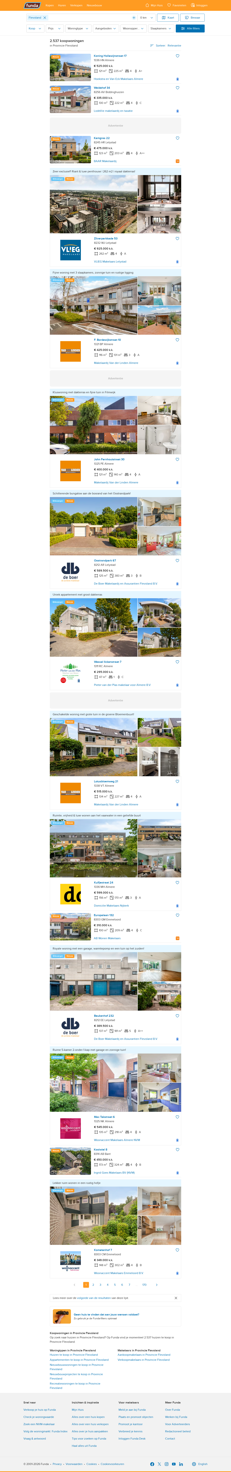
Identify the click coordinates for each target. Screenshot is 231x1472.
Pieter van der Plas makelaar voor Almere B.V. (122, 685)
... (137, 1285)
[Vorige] (74, 1285)
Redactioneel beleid (178, 1431)
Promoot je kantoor (131, 1424)
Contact (170, 1438)
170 (144, 1285)
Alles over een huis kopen (88, 1417)
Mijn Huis (78, 1410)
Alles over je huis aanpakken (90, 1431)
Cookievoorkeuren (112, 1464)
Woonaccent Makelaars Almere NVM (117, 1140)
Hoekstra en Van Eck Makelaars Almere (118, 79)
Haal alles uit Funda (84, 1446)
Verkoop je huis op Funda (39, 1410)
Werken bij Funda (176, 1417)
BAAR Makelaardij (105, 161)
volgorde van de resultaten (94, 1298)
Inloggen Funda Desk (132, 1438)
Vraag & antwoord (34, 1438)
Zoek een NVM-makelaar (39, 1424)
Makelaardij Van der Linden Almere (116, 363)
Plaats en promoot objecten (136, 1417)
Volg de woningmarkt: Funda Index (45, 1431)
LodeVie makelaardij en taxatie (113, 111)
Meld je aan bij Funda (132, 1410)
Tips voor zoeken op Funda (89, 1438)
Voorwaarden (74, 1464)
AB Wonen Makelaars (107, 938)
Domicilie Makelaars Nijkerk (111, 905)
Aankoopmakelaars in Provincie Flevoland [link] (144, 1355)
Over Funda (172, 1410)
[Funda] (32, 5)
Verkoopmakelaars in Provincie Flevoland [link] (144, 1360)
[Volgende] (156, 1285)
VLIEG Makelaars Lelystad (110, 261)
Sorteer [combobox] (168, 45)
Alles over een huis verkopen (90, 1424)
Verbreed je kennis (130, 1431)
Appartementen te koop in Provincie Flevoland (79, 1360)
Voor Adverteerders (177, 1424)
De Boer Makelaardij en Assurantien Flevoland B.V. (126, 583)
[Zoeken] (134, 18)
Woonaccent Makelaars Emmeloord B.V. (119, 1273)
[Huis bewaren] (177, 56)
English (203, 1464)
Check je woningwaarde (38, 1417)
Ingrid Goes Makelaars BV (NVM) (114, 1172)
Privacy (57, 1464)
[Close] (45, 18)
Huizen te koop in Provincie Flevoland (74, 1355)
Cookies (91, 1464)
